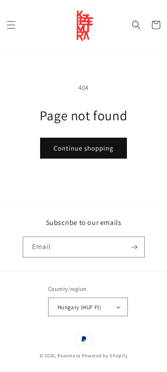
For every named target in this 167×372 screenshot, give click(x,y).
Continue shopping (83, 148)
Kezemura (69, 355)
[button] (11, 25)
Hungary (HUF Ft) (79, 307)
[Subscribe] (134, 247)
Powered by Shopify (105, 355)
